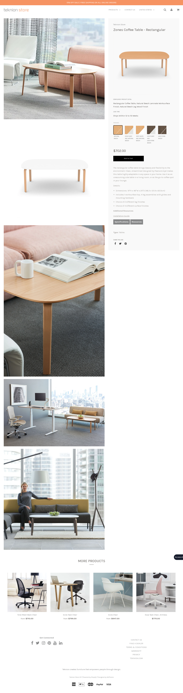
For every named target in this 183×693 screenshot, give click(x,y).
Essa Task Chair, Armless (156, 615)
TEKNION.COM (136, 658)
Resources (137, 222)
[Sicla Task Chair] (70, 592)
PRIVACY (136, 654)
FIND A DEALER (136, 643)
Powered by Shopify (89, 677)
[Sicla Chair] (113, 592)
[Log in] (171, 9)
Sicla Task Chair (70, 615)
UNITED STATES (145, 10)
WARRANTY (136, 651)
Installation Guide (121, 216)
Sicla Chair (113, 615)
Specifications (121, 222)
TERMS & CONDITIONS (136, 647)
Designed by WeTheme (106, 677)
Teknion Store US (75, 677)
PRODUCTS (113, 10)
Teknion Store (119, 24)
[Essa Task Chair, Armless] (156, 592)
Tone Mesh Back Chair (27, 615)
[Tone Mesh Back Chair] (27, 592)
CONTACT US (130, 10)
